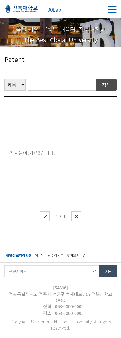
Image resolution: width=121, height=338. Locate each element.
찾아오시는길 (76, 255)
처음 (45, 216)
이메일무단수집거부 (49, 255)
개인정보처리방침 (19, 255)
